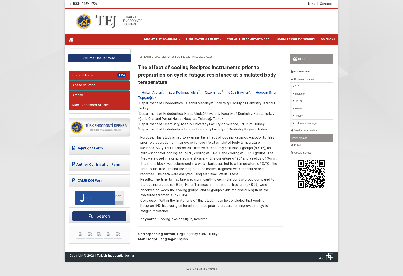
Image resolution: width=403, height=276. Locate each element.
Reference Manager (305, 123)
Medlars (299, 108)
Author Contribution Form (98, 164)
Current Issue (98, 75)
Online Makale (208, 268)
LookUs (191, 268)
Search (102, 216)
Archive (78, 95)
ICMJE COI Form (90, 181)
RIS (296, 86)
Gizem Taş (213, 92)
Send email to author (305, 130)
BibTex (298, 101)
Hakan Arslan (152, 92)
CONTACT (328, 39)
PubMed (298, 145)
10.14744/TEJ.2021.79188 (197, 56)
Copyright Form (89, 148)
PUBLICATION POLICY (202, 39)
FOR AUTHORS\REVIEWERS (248, 39)
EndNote (299, 93)
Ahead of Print (83, 85)
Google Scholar (302, 152)
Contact (326, 4)
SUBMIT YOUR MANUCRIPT (296, 39)
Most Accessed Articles (91, 105)
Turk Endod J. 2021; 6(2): (152, 56)
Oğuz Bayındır (238, 92)
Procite (298, 115)
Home (312, 4)
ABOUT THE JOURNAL (161, 39)
